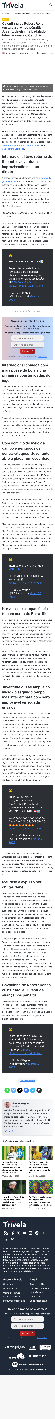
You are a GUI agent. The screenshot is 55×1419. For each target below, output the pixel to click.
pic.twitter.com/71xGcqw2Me (26, 828)
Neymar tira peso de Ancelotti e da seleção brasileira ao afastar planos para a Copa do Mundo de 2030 (12, 1167)
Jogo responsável (39, 1300)
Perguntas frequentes (14, 1300)
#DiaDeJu (18, 282)
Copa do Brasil (33, 145)
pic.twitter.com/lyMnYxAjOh (25, 583)
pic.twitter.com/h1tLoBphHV (25, 1053)
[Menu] (45, 5)
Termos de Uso (42, 357)
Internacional (28, 1080)
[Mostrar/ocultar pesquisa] (51, 5)
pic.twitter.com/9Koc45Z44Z (26, 285)
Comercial (35, 1296)
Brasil (11, 13)
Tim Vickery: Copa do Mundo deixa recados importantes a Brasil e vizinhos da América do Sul (39, 1167)
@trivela (26, 1050)
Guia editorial (10, 1288)
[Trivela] (12, 5)
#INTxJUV (30, 282)
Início (6, 13)
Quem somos (9, 1284)
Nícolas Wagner (21, 1103)
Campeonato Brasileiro (13, 149)
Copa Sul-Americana (12, 145)
